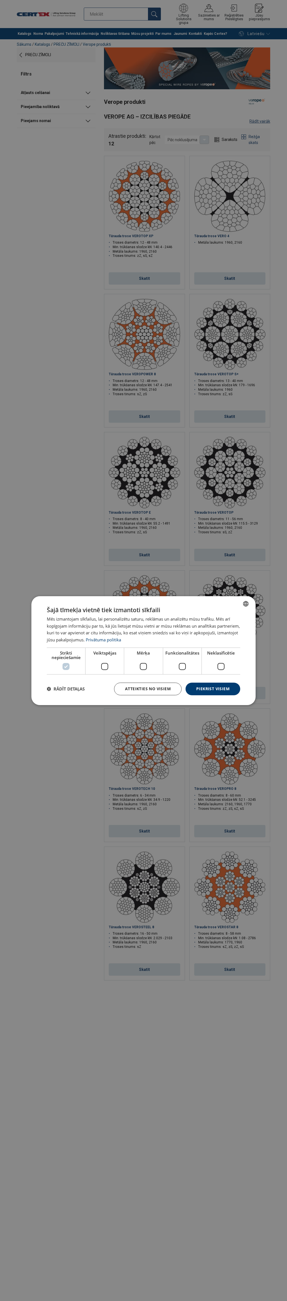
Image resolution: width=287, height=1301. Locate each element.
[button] (66, 689)
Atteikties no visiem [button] (148, 688)
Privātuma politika (103, 640)
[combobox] (246, 603)
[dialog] (143, 650)
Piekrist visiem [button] (213, 688)
